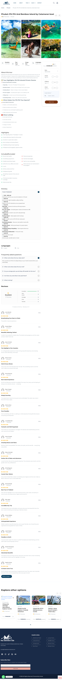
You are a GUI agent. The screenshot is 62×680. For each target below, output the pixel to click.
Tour (27, 2)
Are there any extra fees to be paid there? (15, 275)
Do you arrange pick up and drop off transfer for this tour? (20, 271)
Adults (46, 75)
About (21, 2)
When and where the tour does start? (14, 258)
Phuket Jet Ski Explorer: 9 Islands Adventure (23, 610)
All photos (55, 55)
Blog (33, 2)
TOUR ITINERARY (7, 192)
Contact (39, 2)
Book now (51, 102)
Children (47, 81)
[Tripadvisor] (15, 654)
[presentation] (57, 593)
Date (46, 70)
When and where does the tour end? (14, 266)
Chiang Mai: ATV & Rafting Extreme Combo (38, 610)
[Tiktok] (8, 654)
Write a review (6, 576)
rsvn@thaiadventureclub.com (8, 649)
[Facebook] (2, 654)
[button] (57, 3)
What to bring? (8, 280)
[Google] (12, 654)
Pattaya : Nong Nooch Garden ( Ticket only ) (52, 610)
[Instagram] (5, 654)
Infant (46, 87)
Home (14, 2)
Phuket (8, 7)
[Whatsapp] (3, 676)
